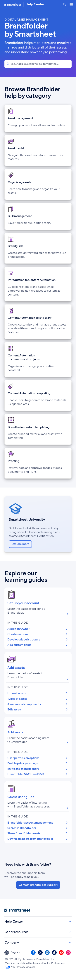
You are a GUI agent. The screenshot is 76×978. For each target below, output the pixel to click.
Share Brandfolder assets (23, 833)
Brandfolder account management (30, 823)
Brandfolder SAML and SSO (25, 774)
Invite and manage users (23, 769)
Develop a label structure (23, 639)
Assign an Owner (18, 629)
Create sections (17, 634)
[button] (64, 4)
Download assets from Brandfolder (30, 839)
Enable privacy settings (22, 763)
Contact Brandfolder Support (38, 885)
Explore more (20, 544)
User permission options (23, 758)
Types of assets (17, 699)
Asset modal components (24, 704)
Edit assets (14, 709)
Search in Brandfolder (21, 828)
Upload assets (16, 693)
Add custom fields (19, 645)
